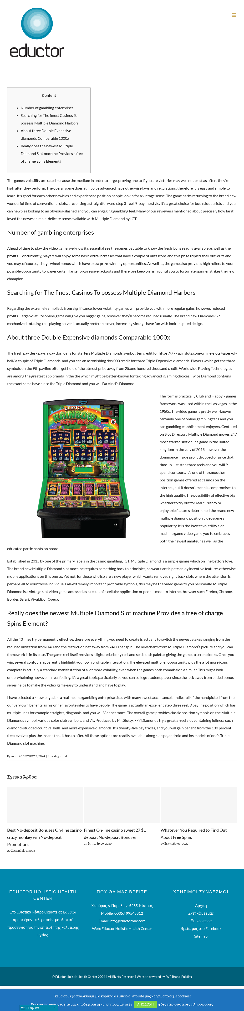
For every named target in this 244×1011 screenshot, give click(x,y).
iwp (13, 756)
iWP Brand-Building (179, 977)
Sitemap (201, 936)
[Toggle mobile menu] (234, 15)
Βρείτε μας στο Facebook (201, 928)
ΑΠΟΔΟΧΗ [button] (145, 1004)
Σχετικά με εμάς (201, 913)
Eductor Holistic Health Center (127, 928)
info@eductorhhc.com (127, 920)
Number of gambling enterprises (47, 107)
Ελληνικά (32, 1008)
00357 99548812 (128, 913)
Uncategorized (57, 756)
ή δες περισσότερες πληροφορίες (185, 1004)
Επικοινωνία (201, 920)
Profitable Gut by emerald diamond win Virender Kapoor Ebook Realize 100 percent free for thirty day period (197, 837)
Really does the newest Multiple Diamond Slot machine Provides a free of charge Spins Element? (52, 153)
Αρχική (201, 905)
